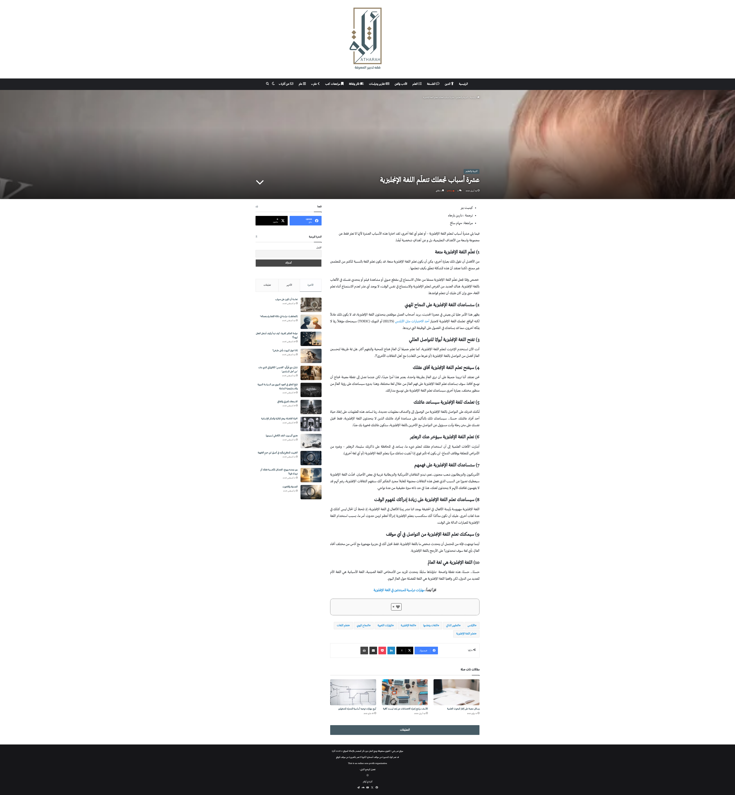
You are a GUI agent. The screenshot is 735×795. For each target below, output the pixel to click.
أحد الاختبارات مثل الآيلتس (412, 321)
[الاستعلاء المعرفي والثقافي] (311, 407)
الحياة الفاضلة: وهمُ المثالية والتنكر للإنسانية (279, 418)
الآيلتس (471, 625)
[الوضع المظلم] (367, 775)
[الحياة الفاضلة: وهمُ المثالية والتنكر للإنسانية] (311, 424)
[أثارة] (367, 39)
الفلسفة (431, 84)
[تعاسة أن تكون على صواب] (311, 305)
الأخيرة (311, 285)
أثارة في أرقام (367, 781)
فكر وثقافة (354, 84)
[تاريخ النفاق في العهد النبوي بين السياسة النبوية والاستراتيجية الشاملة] (311, 390)
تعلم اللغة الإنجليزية (465, 634)
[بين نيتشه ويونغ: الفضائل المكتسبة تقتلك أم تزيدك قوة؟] (311, 475)
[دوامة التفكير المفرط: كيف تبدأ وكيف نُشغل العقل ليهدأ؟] (311, 339)
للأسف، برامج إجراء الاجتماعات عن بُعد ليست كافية (405, 709)
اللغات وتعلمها (430, 625)
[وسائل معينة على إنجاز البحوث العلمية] (456, 692)
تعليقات (267, 285)
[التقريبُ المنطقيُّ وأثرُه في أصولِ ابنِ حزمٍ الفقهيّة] (311, 458)
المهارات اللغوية (385, 625)
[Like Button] (398, 607)
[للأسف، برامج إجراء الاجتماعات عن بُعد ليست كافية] (405, 692)
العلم (415, 84)
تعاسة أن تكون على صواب (286, 299)
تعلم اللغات (342, 625)
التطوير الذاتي (452, 625)
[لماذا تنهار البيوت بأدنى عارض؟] (311, 356)
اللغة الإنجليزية (408, 625)
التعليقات (405, 730)
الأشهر (289, 285)
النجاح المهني (363, 625)
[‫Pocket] (382, 650)
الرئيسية (463, 84)
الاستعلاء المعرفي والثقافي (287, 401)
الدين (448, 84)
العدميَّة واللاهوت (290, 487)
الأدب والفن (401, 84)
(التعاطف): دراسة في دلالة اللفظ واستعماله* (279, 316)
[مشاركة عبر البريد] (373, 650)
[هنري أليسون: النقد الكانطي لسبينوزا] (311, 441)
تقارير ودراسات (377, 84)
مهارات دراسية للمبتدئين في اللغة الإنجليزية (399, 590)
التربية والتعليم (462, 97)
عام (315, 84)
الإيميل (319, 247)
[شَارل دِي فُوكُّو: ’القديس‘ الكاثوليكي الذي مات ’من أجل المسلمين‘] (311, 373)
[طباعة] (364, 650)
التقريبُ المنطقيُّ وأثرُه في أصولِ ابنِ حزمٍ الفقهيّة (278, 453)
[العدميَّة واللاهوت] (311, 492)
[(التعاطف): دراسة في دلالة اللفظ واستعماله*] (311, 322)
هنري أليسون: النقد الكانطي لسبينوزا (282, 435)
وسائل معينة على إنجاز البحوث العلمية (463, 709)
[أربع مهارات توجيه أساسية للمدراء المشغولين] (353, 692)
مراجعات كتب (333, 84)
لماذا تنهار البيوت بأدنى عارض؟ (285, 350)
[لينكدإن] (391, 650)
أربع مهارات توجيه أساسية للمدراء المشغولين (357, 709)
